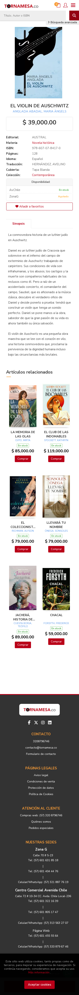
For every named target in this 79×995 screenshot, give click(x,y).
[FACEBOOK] (29, 723)
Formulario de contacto (41, 754)
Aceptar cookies (39, 985)
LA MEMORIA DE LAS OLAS (23, 434)
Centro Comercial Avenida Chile (41, 890)
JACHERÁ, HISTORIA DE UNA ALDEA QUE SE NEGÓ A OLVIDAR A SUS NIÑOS (22, 617)
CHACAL (56, 615)
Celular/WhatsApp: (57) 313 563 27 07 (43, 923)
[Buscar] (74, 15)
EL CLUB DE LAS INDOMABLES (56, 434)
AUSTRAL (39, 137)
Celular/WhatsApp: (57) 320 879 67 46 (43, 946)
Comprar (22, 459)
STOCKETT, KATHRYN (56, 440)
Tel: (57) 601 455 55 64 (43, 936)
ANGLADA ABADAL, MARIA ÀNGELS (39, 111)
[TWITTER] (36, 723)
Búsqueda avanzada (63, 22)
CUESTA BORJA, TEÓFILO (23, 625)
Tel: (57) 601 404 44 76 (43, 871)
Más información (38, 972)
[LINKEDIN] (50, 723)
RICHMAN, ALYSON (23, 530)
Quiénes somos (41, 822)
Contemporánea (43, 175)
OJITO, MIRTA (22, 440)
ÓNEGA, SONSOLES (56, 530)
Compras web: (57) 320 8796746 (41, 815)
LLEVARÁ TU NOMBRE (56, 525)
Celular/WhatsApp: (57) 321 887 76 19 (43, 882)
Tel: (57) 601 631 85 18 (43, 860)
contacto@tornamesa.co (41, 748)
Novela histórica (43, 143)
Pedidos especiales (41, 828)
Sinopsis (18, 224)
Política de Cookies (41, 794)
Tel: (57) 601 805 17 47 (43, 912)
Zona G (41, 849)
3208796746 (41, 741)
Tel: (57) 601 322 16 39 (43, 901)
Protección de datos (41, 788)
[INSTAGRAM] (43, 723)
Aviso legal (41, 775)
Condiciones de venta (41, 781)
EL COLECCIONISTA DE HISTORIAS (23, 525)
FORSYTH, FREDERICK (56, 623)
